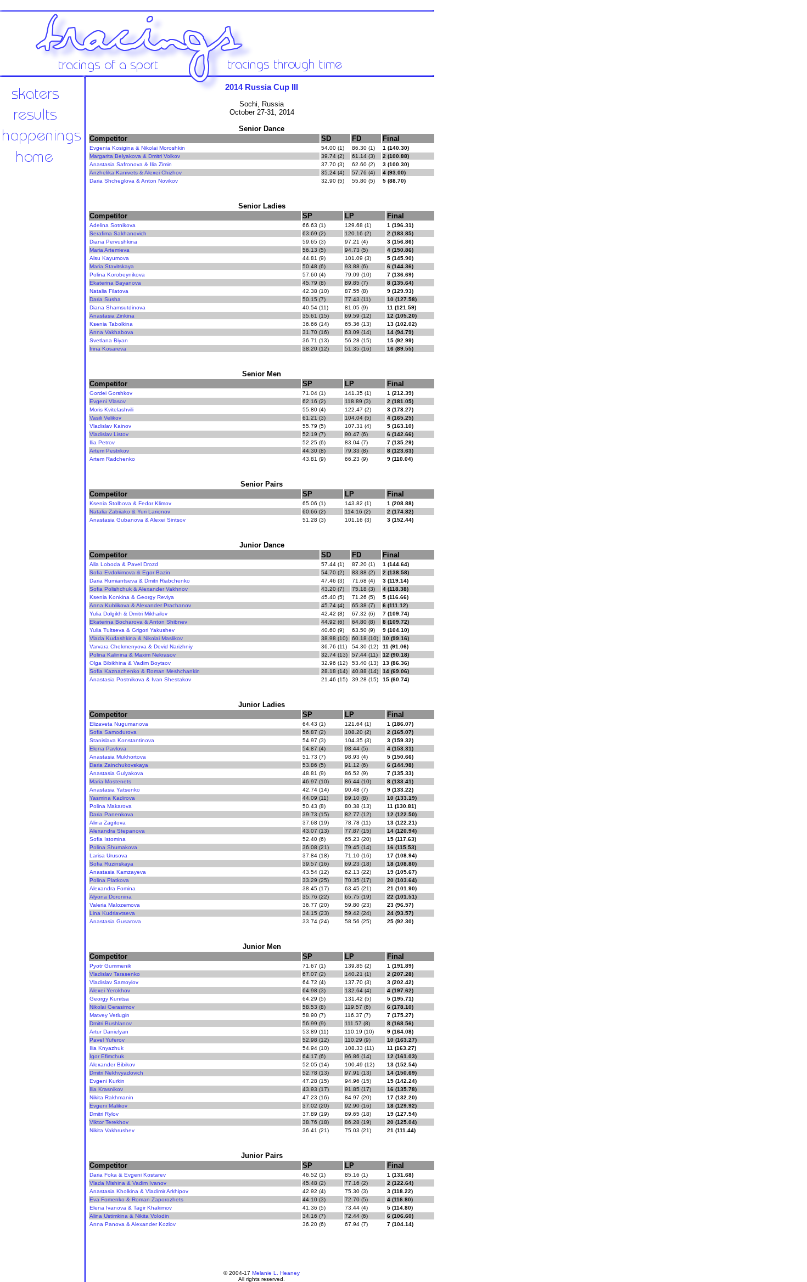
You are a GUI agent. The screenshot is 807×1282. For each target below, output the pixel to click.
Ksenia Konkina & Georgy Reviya (131, 597)
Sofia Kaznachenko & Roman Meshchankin (144, 671)
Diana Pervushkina (113, 242)
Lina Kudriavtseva (112, 913)
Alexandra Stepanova (117, 831)
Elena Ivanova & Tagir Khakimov (130, 1208)
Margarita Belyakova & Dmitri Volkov (134, 156)
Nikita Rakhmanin (111, 1097)
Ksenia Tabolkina (111, 324)
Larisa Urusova (108, 855)
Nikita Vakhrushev (111, 1130)
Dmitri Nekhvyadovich (116, 1073)
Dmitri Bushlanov (110, 1023)
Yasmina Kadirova (112, 798)
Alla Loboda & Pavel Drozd (123, 564)
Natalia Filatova (108, 291)
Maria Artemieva (109, 250)
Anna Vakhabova (111, 332)
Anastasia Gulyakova (116, 773)
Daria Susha (105, 299)
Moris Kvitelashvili (111, 409)
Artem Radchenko (112, 459)
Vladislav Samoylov (113, 982)
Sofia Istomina (107, 839)
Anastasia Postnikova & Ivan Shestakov (140, 679)
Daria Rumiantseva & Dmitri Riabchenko (139, 581)
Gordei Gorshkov (110, 393)
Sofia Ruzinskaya (111, 864)
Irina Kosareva (107, 349)
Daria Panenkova (111, 814)
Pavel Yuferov (107, 1040)
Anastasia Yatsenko (114, 790)
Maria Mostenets (110, 781)
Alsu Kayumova (109, 258)
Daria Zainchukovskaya (118, 765)
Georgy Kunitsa (109, 999)
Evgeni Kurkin (107, 1081)
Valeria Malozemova (114, 905)
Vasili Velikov (105, 418)
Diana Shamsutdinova (117, 307)
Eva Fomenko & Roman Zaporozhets (136, 1199)
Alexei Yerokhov (109, 990)
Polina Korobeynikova (117, 275)
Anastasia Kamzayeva (117, 872)
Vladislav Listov (108, 434)
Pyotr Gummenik (110, 966)
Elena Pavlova (107, 749)
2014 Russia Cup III (261, 87)
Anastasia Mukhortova (117, 757)
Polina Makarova (110, 806)
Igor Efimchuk (106, 1056)
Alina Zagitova (107, 823)
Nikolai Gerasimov (111, 1007)
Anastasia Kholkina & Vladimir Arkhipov (138, 1191)
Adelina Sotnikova (112, 225)
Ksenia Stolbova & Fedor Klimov (130, 503)
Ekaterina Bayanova (115, 283)
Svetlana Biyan (108, 340)
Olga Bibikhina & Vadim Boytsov (130, 663)
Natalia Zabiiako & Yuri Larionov (129, 512)
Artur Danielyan (108, 1032)
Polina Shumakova (113, 847)
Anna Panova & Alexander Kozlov (132, 1224)
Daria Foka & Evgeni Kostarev (127, 1175)
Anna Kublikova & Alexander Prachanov (140, 605)
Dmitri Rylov (104, 1114)
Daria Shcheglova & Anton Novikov (133, 181)
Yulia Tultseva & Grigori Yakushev (132, 630)
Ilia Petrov (102, 442)
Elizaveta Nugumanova (118, 724)
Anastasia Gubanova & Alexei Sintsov (137, 520)
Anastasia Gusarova (115, 921)
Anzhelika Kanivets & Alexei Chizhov (135, 173)
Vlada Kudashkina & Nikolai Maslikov (136, 638)
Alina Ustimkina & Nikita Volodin (129, 1216)
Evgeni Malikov (108, 1106)
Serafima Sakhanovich (118, 233)
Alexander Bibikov (112, 1064)
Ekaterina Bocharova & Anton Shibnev (138, 622)
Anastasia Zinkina (111, 316)
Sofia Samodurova (113, 732)
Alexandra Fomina (112, 888)
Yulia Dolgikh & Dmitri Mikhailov (128, 614)
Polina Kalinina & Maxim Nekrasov (132, 655)
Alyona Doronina (110, 897)
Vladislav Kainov (110, 426)
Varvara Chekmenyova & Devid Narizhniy (141, 646)
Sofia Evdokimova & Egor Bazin (129, 572)
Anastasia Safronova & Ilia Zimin (130, 164)
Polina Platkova (109, 880)
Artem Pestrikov (109, 451)
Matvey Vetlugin (109, 1015)
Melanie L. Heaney (276, 1273)
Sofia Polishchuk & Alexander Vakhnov (138, 589)
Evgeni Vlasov (107, 401)
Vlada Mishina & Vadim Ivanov (127, 1183)
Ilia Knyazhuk (106, 1048)
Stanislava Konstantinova (121, 740)
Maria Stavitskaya (111, 266)
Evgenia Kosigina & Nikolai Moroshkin (137, 148)
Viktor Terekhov (108, 1122)
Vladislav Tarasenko (114, 974)
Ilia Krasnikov (106, 1089)
